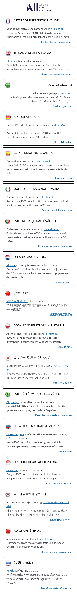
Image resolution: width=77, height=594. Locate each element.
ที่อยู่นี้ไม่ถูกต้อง (23, 562)
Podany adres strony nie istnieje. (39, 325)
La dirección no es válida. (33, 152)
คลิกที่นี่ (10, 570)
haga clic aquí (42, 161)
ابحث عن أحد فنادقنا (62, 105)
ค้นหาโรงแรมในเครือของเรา (56, 588)
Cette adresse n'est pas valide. (36, 20)
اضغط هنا (66, 92)
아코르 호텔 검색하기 (60, 519)
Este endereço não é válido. (35, 221)
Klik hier (11, 265)
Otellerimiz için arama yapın (56, 551)
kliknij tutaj (51, 333)
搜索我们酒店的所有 (61, 314)
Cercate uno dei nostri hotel (57, 210)
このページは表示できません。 (34, 357)
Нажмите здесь (15, 434)
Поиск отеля (64, 451)
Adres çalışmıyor (27, 530)
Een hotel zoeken (62, 282)
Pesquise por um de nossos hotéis (53, 415)
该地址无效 (21, 293)
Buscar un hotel (63, 178)
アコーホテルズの (62, 382)
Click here (12, 60)
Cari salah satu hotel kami (58, 483)
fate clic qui (46, 197)
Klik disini (12, 470)
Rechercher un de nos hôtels (56, 41)
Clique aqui (12, 402)
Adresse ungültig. (27, 116)
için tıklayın (45, 538)
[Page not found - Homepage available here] (38, 7)
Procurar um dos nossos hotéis (55, 246)
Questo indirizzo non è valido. (37, 188)
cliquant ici (57, 28)
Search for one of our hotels (56, 73)
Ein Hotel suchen (63, 142)
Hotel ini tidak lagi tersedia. (35, 462)
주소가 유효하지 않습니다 (30, 494)
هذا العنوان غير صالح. (60, 84)
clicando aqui (51, 229)
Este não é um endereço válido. (38, 393)
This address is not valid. (32, 52)
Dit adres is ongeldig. (30, 256)
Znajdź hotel (65, 346)
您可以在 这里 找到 (17, 301)
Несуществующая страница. (37, 425)
